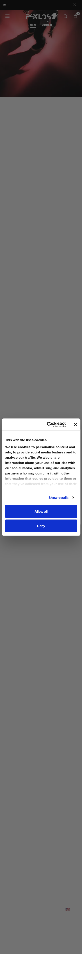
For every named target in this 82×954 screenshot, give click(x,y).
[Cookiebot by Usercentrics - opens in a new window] (49, 424)
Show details (58, 497)
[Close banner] (75, 424)
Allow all (41, 511)
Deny (41, 526)
